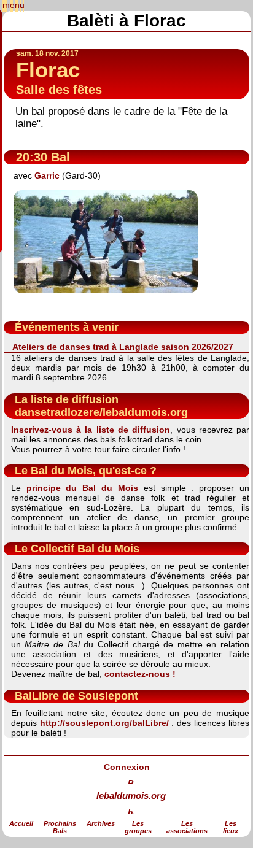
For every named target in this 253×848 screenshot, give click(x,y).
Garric (47, 175)
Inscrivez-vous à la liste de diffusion (91, 429)
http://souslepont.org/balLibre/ (104, 723)
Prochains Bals (60, 827)
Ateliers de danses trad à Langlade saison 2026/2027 (122, 347)
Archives (101, 823)
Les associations (187, 827)
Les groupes (138, 827)
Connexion (127, 767)
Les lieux (230, 827)
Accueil (21, 823)
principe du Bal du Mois (82, 488)
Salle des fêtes (59, 89)
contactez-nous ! (140, 674)
